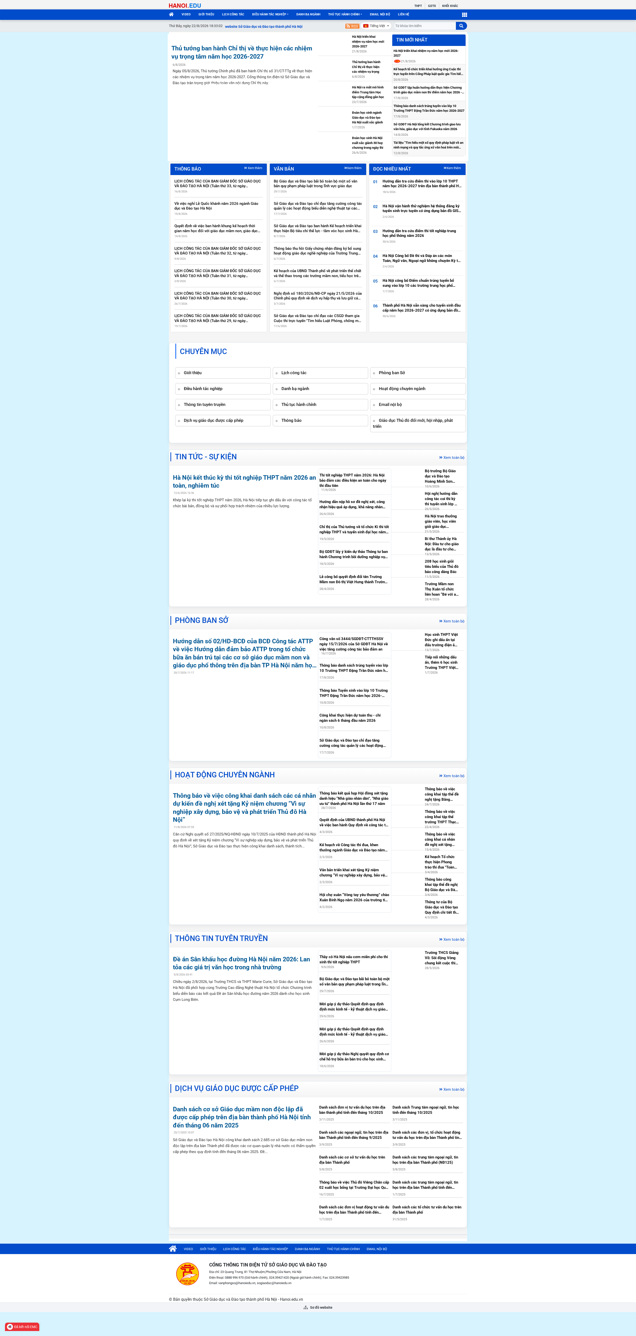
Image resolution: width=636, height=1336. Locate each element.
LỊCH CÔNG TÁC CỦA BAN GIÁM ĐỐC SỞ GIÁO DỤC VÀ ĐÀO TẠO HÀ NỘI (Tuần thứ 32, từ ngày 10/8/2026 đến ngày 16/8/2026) (217, 251)
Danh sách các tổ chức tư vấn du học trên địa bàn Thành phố (427, 1210)
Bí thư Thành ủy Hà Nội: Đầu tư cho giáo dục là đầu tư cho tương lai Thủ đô (442, 544)
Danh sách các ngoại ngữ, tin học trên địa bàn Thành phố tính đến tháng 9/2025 (353, 1135)
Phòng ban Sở (392, 372)
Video (186, 14)
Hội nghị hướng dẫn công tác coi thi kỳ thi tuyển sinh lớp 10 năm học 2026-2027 (442, 499)
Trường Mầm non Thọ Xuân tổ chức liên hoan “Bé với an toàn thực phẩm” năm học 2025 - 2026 (441, 589)
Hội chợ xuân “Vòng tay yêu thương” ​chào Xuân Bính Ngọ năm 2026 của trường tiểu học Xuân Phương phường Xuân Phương (354, 898)
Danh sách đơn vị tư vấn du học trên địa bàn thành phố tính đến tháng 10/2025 (352, 1110)
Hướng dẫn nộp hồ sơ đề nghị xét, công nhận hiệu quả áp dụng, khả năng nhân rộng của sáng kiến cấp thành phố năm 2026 (352, 505)
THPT (418, 6)
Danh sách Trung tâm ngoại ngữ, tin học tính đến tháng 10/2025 (426, 1110)
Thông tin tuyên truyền (204, 404)
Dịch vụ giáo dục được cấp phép (213, 420)
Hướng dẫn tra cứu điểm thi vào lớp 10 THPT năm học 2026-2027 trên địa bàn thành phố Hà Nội (422, 184)
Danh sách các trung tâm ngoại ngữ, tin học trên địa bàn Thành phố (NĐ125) (425, 1160)
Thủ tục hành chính (343, 14)
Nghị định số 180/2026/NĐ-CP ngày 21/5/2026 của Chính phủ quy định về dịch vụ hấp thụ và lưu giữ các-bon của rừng (318, 296)
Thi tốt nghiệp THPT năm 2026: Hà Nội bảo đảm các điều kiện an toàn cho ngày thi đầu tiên (352, 480)
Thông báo (291, 420)
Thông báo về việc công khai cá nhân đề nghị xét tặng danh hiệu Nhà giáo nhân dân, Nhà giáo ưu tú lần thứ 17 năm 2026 (441, 839)
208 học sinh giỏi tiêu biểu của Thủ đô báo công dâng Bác (441, 566)
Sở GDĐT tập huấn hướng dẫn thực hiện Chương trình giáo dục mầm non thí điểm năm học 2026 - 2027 (428, 90)
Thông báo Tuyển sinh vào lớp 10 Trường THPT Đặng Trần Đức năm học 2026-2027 (353, 693)
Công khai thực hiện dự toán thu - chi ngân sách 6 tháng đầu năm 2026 (350, 718)
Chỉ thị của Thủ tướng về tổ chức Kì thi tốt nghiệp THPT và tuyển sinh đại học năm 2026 (354, 530)
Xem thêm (255, 168)
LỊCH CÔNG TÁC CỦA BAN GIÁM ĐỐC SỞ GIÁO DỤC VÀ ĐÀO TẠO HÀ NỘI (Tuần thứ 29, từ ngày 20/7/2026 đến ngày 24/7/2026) (217, 318)
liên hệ (403, 14)
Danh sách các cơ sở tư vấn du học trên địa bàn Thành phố (352, 1160)
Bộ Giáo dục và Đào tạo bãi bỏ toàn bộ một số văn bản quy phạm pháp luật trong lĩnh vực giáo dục (315, 183)
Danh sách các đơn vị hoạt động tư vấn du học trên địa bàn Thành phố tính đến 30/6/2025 (354, 1210)
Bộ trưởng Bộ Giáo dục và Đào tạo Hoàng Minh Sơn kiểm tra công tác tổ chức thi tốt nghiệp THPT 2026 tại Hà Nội (441, 476)
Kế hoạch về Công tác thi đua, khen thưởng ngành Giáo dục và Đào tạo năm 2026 (352, 848)
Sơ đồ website (320, 1307)
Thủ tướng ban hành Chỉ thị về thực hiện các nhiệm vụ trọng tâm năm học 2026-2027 (241, 52)
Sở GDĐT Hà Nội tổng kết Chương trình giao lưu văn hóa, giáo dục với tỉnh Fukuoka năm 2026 (427, 126)
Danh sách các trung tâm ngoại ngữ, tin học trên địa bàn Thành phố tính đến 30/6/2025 (425, 1185)
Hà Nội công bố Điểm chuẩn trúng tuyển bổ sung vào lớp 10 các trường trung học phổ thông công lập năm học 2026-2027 (418, 283)
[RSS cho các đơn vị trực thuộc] (352, 26)
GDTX (432, 6)
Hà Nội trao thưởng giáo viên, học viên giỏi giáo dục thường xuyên (441, 521)
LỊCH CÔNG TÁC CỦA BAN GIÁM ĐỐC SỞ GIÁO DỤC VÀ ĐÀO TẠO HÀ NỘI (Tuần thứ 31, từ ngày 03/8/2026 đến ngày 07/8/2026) (217, 273)
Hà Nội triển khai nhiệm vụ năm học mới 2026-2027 (368, 41)
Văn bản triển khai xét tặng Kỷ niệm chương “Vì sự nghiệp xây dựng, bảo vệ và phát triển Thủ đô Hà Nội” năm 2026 (352, 873)
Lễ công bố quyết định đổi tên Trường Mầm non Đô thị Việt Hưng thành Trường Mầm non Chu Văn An (353, 580)
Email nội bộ (380, 14)
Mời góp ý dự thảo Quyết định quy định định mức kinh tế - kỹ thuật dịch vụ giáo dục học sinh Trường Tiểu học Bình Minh (353, 1007)
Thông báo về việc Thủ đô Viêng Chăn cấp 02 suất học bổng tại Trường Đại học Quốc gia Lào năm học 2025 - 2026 (354, 1185)
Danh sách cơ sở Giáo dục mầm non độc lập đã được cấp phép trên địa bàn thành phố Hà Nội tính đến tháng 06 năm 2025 (242, 1117)
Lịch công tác (233, 14)
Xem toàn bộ (454, 457)
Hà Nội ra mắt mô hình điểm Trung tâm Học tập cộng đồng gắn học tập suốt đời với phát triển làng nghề (368, 92)
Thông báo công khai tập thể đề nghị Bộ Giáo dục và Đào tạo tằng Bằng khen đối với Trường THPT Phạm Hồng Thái (441, 885)
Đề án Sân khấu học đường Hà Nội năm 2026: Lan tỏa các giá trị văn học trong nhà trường (241, 963)
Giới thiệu (206, 14)
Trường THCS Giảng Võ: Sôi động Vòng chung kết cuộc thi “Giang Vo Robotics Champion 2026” (442, 958)
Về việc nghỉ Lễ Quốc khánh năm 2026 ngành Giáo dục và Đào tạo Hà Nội (216, 206)
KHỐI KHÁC (450, 6)
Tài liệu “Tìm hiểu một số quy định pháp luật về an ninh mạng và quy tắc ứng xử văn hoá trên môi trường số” (428, 145)
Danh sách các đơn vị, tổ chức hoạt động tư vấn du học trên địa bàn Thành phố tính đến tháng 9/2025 (427, 1135)
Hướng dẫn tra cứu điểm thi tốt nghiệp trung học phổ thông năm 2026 (419, 233)
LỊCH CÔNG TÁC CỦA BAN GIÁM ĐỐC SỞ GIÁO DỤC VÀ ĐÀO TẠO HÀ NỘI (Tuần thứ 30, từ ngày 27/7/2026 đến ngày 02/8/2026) (217, 296)
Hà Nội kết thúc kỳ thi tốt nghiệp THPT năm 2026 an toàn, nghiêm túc (244, 481)
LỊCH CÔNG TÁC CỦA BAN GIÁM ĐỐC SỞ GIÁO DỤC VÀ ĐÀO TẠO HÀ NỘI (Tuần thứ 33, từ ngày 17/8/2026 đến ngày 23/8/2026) (217, 184)
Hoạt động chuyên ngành (402, 388)
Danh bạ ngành (308, 14)
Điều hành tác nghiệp (269, 14)
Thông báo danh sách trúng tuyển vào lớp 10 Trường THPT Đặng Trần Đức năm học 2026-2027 (429, 108)
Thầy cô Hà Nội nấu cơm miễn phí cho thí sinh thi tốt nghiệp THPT (353, 959)
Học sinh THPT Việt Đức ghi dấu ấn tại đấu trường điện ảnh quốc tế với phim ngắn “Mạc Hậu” (442, 640)
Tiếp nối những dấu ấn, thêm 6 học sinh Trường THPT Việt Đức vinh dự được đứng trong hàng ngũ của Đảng (441, 662)
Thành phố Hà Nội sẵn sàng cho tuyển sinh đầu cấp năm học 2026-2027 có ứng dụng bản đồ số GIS (422, 308)
